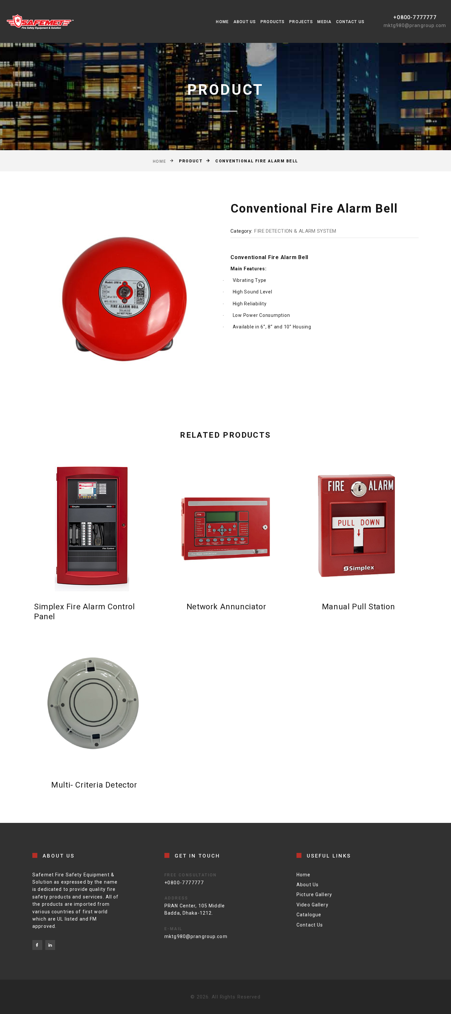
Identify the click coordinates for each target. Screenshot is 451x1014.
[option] (120, 299)
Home (222, 21)
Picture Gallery (314, 894)
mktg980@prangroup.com (415, 25)
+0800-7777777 (414, 17)
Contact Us (350, 21)
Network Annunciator (226, 606)
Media (324, 21)
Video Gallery (312, 904)
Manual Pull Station (358, 606)
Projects (301, 21)
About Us (244, 21)
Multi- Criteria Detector (94, 785)
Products (272, 21)
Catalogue (308, 914)
